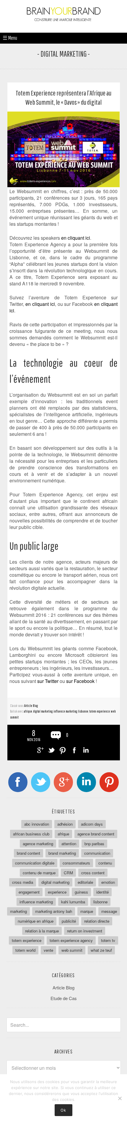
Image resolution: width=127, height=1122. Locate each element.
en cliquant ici (75, 237)
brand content (28, 853)
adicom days (92, 824)
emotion (108, 882)
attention (68, 843)
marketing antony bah (53, 911)
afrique (28, 711)
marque (86, 911)
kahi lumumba (73, 902)
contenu (105, 863)
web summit (71, 950)
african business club (31, 834)
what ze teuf (101, 950)
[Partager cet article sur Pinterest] (63, 750)
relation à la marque (42, 931)
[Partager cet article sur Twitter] (51, 750)
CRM (68, 872)
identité (102, 892)
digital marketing (43, 711)
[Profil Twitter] (40, 782)
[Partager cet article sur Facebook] (74, 750)
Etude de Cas (64, 998)
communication (97, 853)
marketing (18, 911)
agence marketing (38, 843)
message (109, 911)
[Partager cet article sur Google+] (40, 750)
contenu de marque (39, 872)
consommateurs (76, 863)
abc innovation (36, 824)
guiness (81, 892)
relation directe (96, 921)
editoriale (85, 882)
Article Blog (31, 706)
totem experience (99, 711)
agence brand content (95, 834)
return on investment (84, 931)
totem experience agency (71, 940)
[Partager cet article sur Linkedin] (86, 750)
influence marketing (65, 711)
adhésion (65, 824)
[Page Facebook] (17, 782)
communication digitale (34, 863)
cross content (93, 872)
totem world (25, 950)
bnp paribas (94, 843)
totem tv (108, 940)
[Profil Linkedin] (86, 782)
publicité (69, 921)
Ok (63, 1110)
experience (57, 892)
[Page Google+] (63, 782)
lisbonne (83, 711)
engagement (29, 892)
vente (48, 950)
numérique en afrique (35, 921)
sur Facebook (80, 681)
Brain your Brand (63, 17)
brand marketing (62, 853)
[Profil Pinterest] (109, 782)
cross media (22, 882)
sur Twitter (47, 681)
